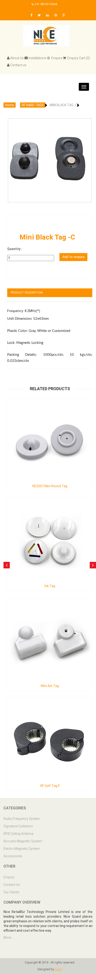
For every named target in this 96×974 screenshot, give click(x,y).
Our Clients (11, 892)
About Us (17, 58)
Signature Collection (18, 826)
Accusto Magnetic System (22, 841)
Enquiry (8, 877)
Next (86, 151)
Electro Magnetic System (21, 848)
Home (9, 105)
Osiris (58, 969)
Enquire (56, 58)
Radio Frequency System (21, 819)
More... (8, 937)
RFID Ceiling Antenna (18, 834)
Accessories (12, 856)
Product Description (27, 292)
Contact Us (11, 885)
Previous (13, 151)
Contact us (18, 65)
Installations (37, 58)
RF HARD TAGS (33, 105)
